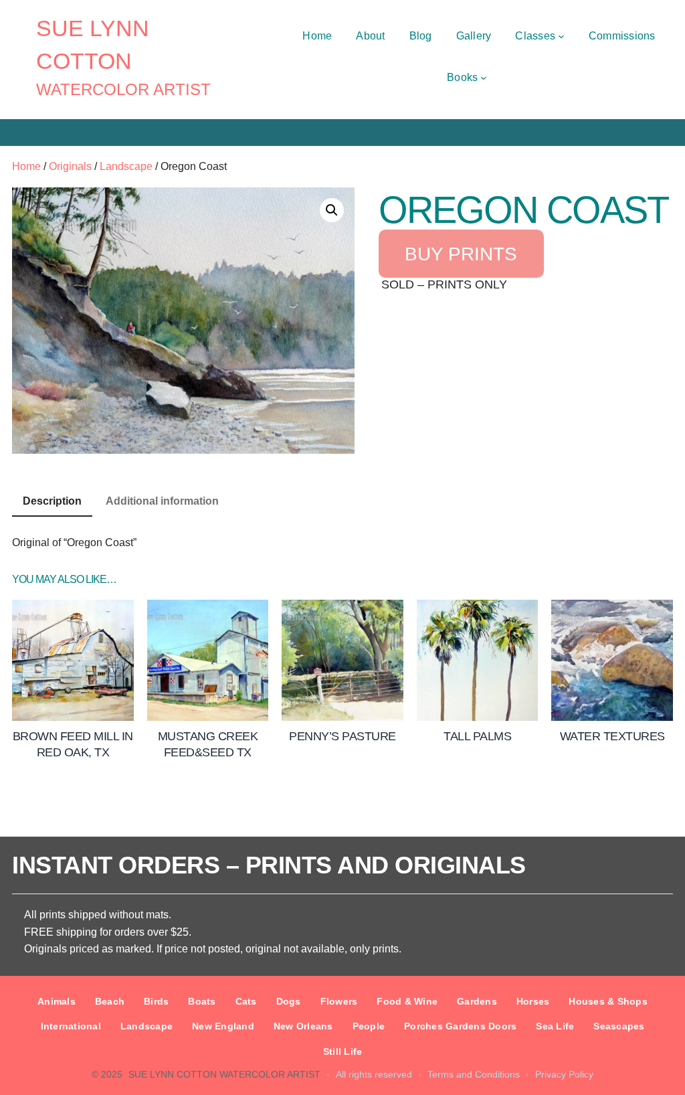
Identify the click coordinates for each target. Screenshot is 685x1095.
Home (26, 166)
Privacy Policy (564, 1074)
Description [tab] (52, 501)
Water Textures (612, 736)
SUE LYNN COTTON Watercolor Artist (224, 1074)
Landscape (126, 166)
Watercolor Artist (123, 89)
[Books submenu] (483, 77)
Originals (70, 166)
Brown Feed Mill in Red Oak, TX (73, 744)
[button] (332, 210)
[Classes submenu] (561, 36)
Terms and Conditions (473, 1074)
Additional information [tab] (162, 501)
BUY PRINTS (461, 253)
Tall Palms (477, 736)
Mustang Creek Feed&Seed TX (208, 744)
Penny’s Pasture (342, 736)
